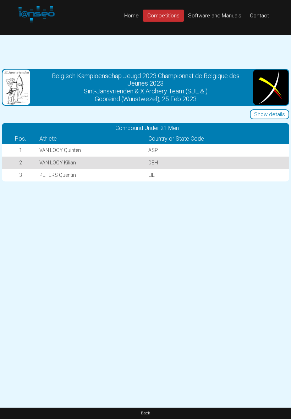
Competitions (163, 15)
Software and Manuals (214, 15)
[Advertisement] (145, 51)
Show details (269, 114)
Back (145, 413)
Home (131, 15)
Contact (259, 15)
